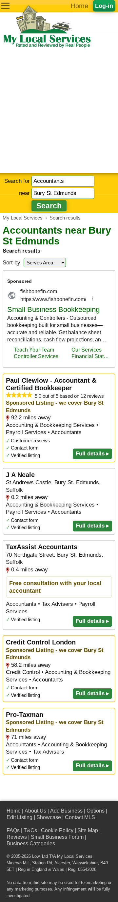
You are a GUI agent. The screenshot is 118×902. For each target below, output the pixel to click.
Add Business (66, 811)
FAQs (13, 830)
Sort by (11, 262)
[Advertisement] (59, 111)
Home (79, 6)
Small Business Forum (57, 837)
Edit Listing (19, 817)
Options (96, 811)
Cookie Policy (57, 830)
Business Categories (31, 843)
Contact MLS (80, 817)
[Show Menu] (5, 6)
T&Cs (30, 830)
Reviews (17, 837)
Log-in (104, 5)
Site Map (87, 830)
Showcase (48, 817)
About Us (35, 811)
